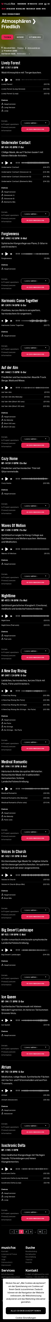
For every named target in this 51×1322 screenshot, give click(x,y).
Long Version (9, 107)
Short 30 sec (9, 427)
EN (49, 4)
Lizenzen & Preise (9, 1254)
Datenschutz (6, 1262)
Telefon (29, 1260)
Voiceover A (9, 195)
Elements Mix (9, 202)
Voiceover (8, 1114)
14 (40, 1231)
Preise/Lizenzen (8, 127)
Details (4, 121)
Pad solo (7, 639)
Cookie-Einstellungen (26, 1318)
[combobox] (24, 53)
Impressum (6, 1265)
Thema (7, 37)
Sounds (38, 9)
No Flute (7, 723)
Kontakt (4, 1251)
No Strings (8, 727)
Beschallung (20, 9)
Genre (20, 37)
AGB (3, 1260)
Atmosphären (34, 48)
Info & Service (7, 1274)
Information (6, 130)
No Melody (8, 420)
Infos (44, 9)
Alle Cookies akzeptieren (26, 1311)
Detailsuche (11, 9)
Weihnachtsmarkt (14, 14)
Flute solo (8, 820)
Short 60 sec (9, 423)
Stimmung (35, 37)
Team (3, 1257)
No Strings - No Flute (13, 730)
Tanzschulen (30, 9)
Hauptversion (10, 104)
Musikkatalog (31, 1251)
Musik (4, 9)
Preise (4, 14)
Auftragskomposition (10, 1277)
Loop (6, 111)
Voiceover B (9, 199)
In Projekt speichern (10, 124)
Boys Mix (8, 898)
